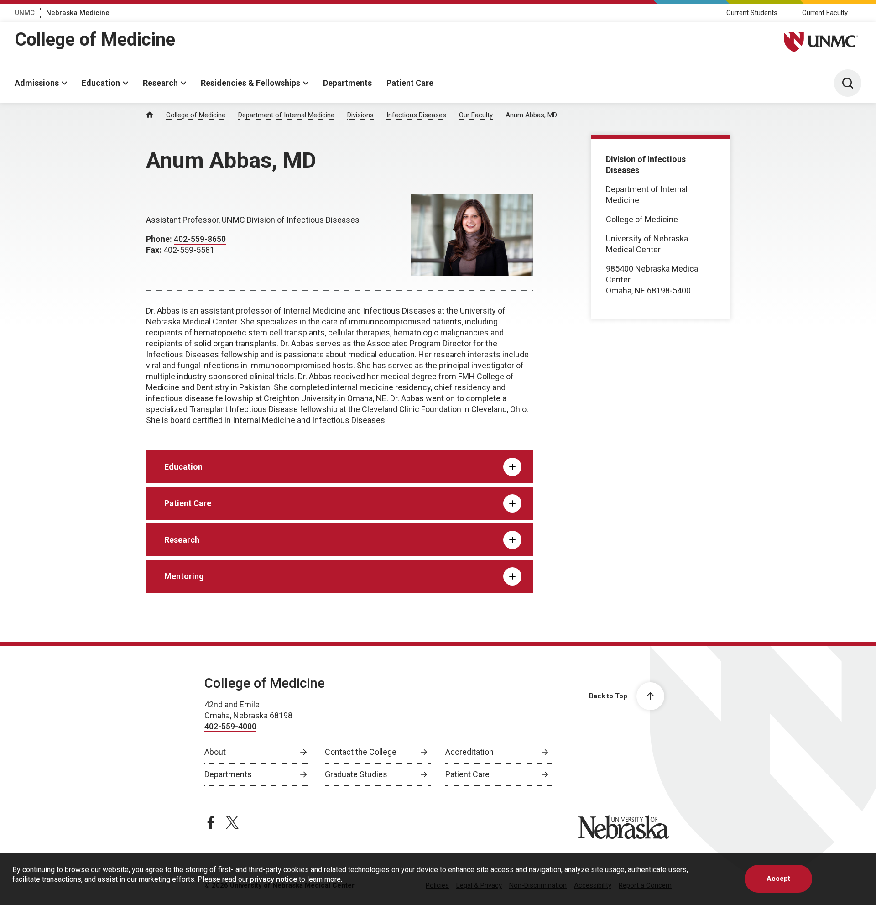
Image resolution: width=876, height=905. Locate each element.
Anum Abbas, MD (531, 115)
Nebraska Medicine (78, 13)
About (215, 752)
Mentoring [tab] (184, 576)
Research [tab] (181, 539)
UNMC (25, 13)
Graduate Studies (356, 774)
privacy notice (273, 879)
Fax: (154, 250)
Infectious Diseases (416, 115)
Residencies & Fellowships (250, 83)
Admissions (37, 83)
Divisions (360, 115)
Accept (778, 878)
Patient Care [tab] (187, 503)
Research (160, 83)
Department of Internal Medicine (286, 115)
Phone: (160, 239)
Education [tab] (183, 466)
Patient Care (409, 83)
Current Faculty (825, 13)
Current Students (751, 13)
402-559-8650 (200, 239)
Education (101, 83)
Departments (347, 83)
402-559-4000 (230, 726)
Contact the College (360, 752)
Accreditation (469, 752)
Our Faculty (476, 115)
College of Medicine (95, 39)
